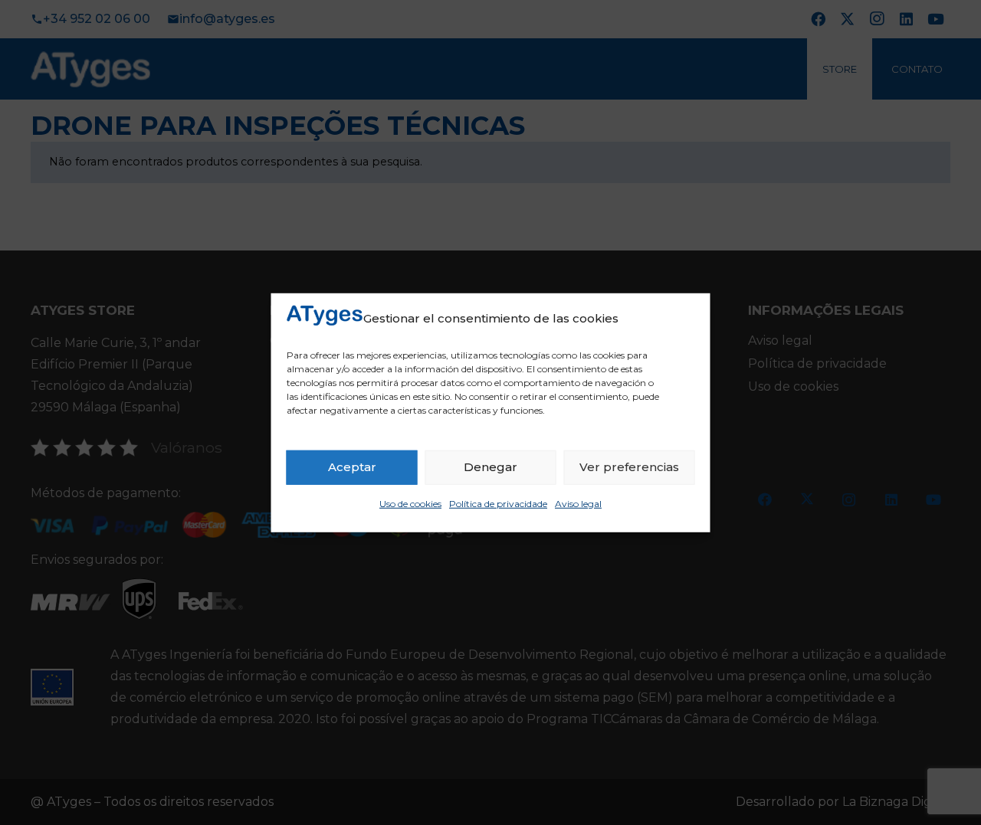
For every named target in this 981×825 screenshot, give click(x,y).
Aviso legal (578, 503)
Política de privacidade (498, 503)
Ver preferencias (629, 467)
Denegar (490, 467)
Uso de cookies (410, 503)
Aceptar (352, 467)
